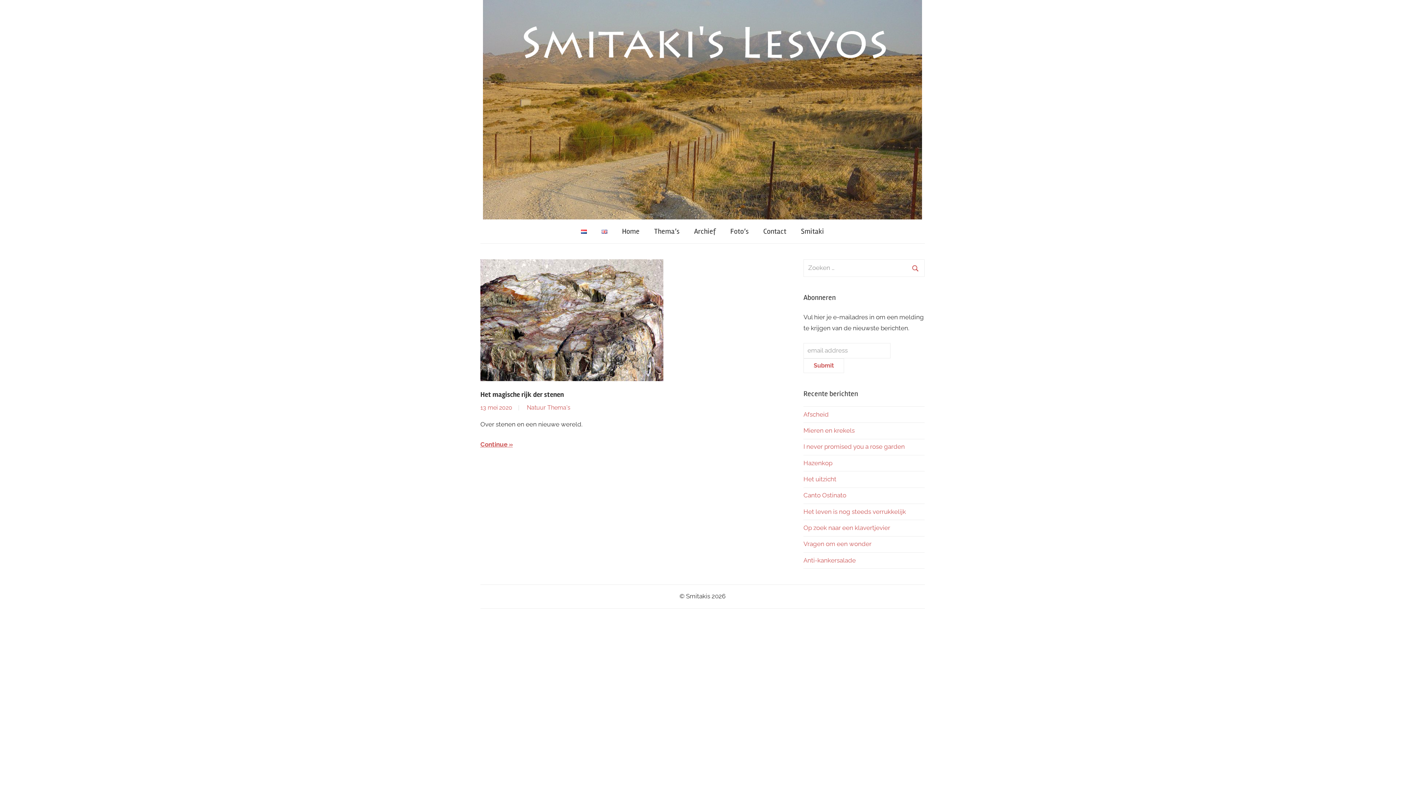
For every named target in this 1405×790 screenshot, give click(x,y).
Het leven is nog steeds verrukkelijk (854, 511)
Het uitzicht (819, 479)
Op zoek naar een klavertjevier (846, 527)
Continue (493, 444)
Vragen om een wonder (837, 544)
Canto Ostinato (824, 495)
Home (631, 231)
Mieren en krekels (829, 430)
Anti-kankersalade (829, 560)
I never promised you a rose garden (854, 446)
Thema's (558, 407)
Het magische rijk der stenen (522, 394)
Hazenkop (817, 463)
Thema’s (666, 231)
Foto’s (739, 231)
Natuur (536, 407)
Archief (705, 231)
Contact (774, 231)
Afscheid (816, 414)
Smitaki (812, 231)
